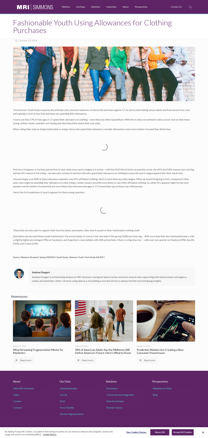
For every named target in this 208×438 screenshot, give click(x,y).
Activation (111, 388)
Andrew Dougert (41, 272)
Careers (17, 401)
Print (62, 401)
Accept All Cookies (182, 432)
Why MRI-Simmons (23, 388)
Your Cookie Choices (136, 432)
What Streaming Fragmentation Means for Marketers (38, 351)
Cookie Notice (49, 434)
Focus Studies (67, 407)
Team (16, 394)
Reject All (160, 432)
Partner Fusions (114, 407)
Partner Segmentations (72, 413)
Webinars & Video (162, 388)
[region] (104, 432)
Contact (17, 407)
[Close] (203, 432)
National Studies (68, 388)
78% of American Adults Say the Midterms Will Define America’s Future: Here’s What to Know (103, 351)
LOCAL (63, 394)
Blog (155, 394)
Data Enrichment (115, 401)
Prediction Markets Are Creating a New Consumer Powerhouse (160, 351)
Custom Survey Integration (120, 394)
